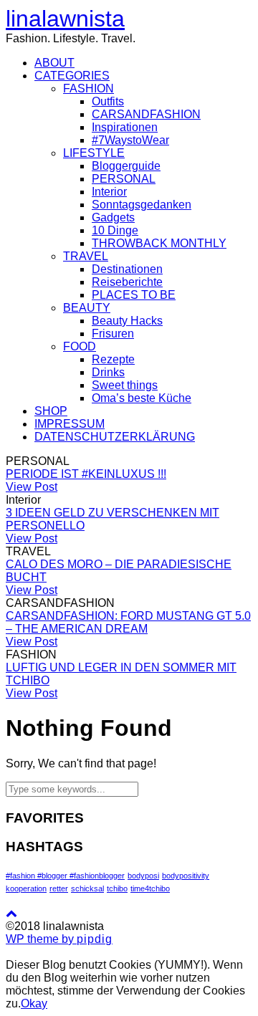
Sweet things (125, 385)
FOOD (79, 346)
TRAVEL (85, 256)
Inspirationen (125, 127)
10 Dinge (115, 230)
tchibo (117, 888)
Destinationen (127, 269)
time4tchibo (150, 888)
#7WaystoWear (130, 140)
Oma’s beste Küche (141, 398)
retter (58, 888)
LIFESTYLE (94, 153)
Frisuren (113, 333)
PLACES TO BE (134, 295)
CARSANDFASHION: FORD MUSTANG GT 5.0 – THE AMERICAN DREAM (128, 622)
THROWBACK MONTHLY (159, 243)
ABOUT (54, 63)
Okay (34, 1003)
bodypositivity (185, 875)
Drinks (108, 372)
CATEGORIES (72, 76)
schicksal (87, 888)
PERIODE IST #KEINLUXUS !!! (86, 474)
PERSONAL (124, 179)
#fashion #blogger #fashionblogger (65, 875)
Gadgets (113, 217)
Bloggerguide (126, 166)
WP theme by (59, 939)
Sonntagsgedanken (141, 204)
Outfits (108, 101)
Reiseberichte (127, 282)
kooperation (26, 888)
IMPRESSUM (69, 424)
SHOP (50, 411)
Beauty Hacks (127, 321)
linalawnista (65, 19)
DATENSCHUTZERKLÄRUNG (114, 437)
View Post (31, 487)
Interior (109, 192)
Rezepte (113, 359)
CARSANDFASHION (146, 114)
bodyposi (143, 875)
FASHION (88, 88)
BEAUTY (86, 308)
